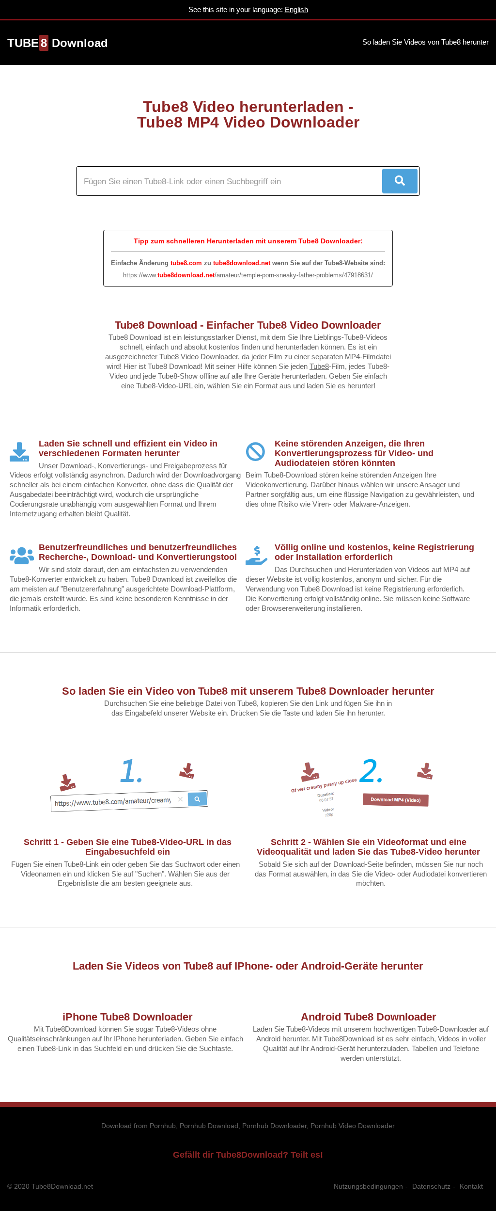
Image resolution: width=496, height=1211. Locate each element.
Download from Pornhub (138, 1126)
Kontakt (471, 1186)
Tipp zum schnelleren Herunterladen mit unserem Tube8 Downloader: (248, 241)
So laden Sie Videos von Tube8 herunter (425, 42)
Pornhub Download (209, 1126)
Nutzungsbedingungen (368, 1186)
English (296, 9)
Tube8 (319, 366)
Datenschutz (431, 1186)
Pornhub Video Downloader (352, 1126)
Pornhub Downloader (274, 1126)
